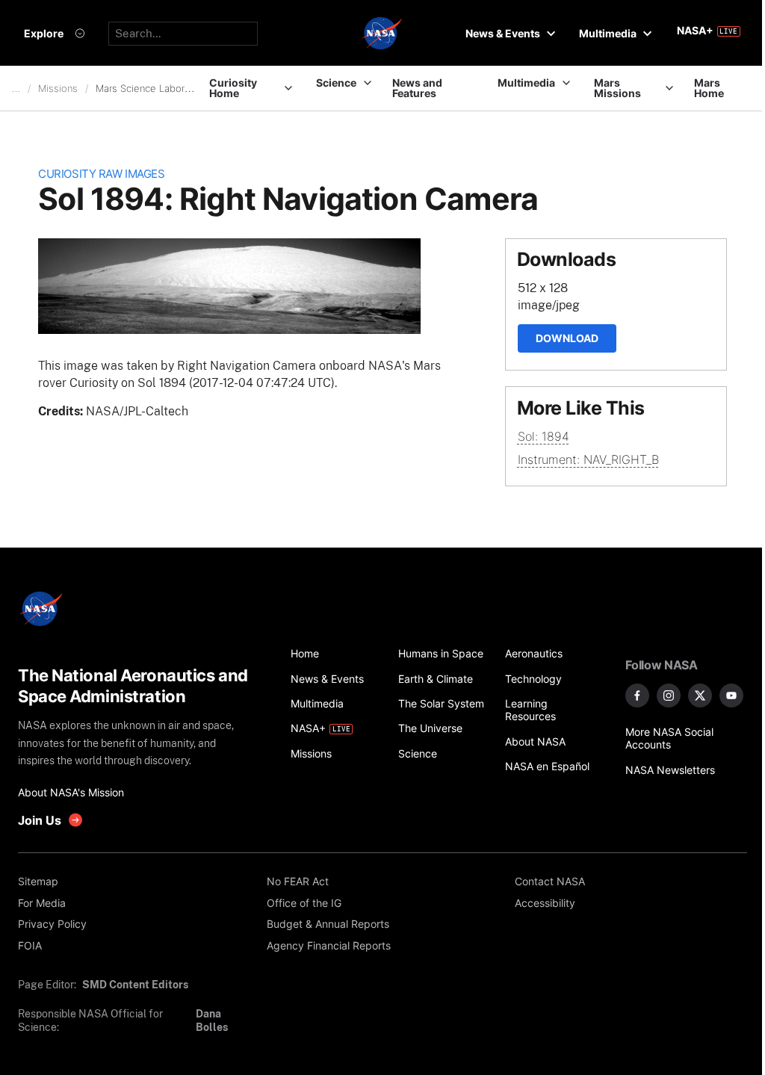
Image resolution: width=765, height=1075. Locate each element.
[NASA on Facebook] (637, 695)
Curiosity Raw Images (101, 174)
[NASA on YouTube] (731, 695)
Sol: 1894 (543, 436)
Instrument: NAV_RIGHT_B (588, 459)
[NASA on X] (700, 695)
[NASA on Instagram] (669, 695)
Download (567, 338)
